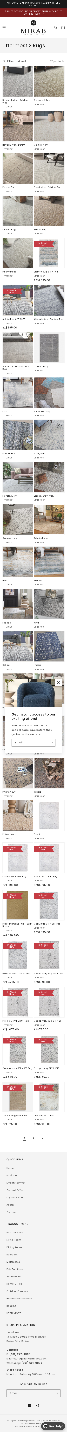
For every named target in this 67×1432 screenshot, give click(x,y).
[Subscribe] (51, 743)
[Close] (58, 682)
